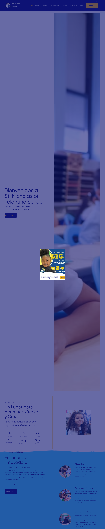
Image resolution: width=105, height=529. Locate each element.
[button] (41, 250)
